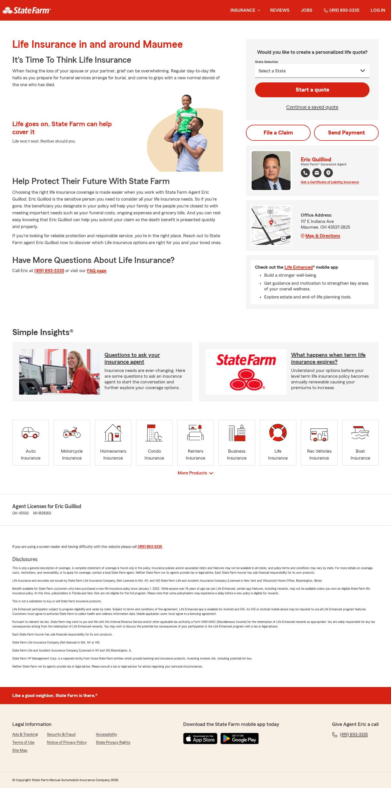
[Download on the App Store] (200, 738)
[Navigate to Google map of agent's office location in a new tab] (328, 172)
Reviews (279, 10)
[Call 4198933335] (305, 172)
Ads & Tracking (25, 734)
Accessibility (106, 734)
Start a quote (312, 90)
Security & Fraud (61, 734)
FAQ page (96, 270)
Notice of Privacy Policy (67, 743)
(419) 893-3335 (344, 10)
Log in (378, 10)
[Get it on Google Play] (239, 738)
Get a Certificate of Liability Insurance (330, 182)
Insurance (242, 10)
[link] (27, 10)
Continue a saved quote (312, 107)
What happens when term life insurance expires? (328, 358)
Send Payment (346, 133)
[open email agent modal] (316, 173)
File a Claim (278, 133)
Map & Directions (322, 235)
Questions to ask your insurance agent (132, 358)
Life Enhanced (299, 267)
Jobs (306, 10)
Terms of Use (23, 743)
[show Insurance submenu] (257, 10)
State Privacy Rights (113, 743)
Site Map (19, 751)
